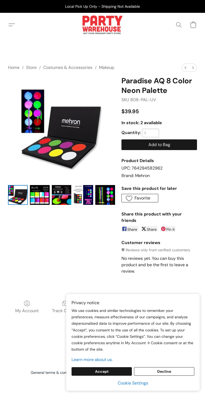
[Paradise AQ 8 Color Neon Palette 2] (62, 195)
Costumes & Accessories (67, 67)
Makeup (106, 67)
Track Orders (64, 310)
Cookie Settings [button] (133, 383)
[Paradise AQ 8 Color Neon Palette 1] (40, 195)
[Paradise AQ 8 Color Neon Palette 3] (83, 195)
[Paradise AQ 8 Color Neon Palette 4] (105, 195)
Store (31, 67)
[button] (102, 24)
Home (13, 67)
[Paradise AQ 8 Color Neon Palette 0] (18, 195)
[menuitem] (185, 68)
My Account (27, 310)
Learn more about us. (92, 359)
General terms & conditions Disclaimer (64, 372)
